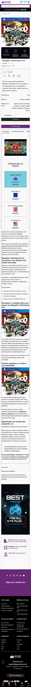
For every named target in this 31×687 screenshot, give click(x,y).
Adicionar (16, 119)
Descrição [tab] (6, 131)
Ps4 (9, 13)
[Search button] (28, 6)
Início (4, 13)
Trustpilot (4, 589)
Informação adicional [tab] (17, 131)
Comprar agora (16, 126)
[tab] (6, 131)
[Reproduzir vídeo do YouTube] (15, 147)
